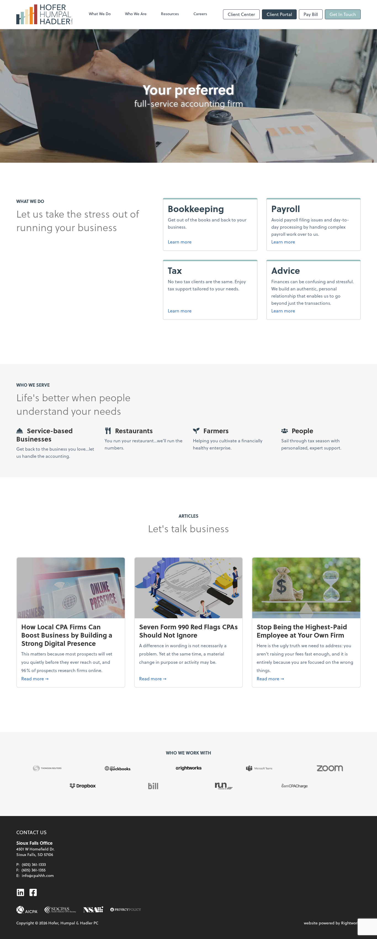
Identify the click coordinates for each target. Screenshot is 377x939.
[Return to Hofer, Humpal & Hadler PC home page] (44, 14)
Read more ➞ (70, 678)
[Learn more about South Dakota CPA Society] (60, 910)
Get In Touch (343, 14)
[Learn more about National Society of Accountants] (93, 910)
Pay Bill (311, 14)
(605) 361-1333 (34, 864)
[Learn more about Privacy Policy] (125, 910)
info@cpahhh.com (38, 875)
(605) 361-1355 (34, 870)
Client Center (241, 14)
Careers (200, 14)
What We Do (100, 14)
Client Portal (279, 14)
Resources (170, 14)
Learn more (200, 241)
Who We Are (136, 14)
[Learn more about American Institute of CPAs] (27, 910)
